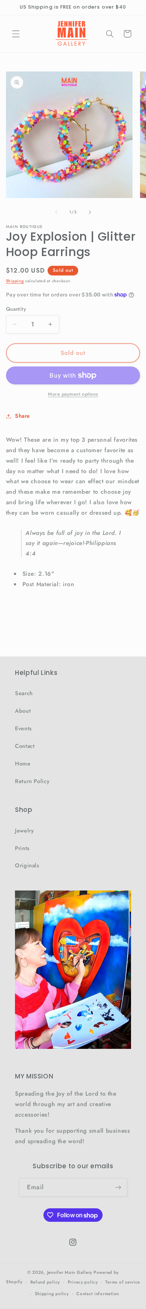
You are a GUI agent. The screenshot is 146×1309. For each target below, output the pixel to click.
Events (23, 728)
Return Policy (32, 781)
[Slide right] (90, 212)
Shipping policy (52, 1294)
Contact (24, 746)
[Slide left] (56, 212)
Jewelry (24, 831)
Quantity (16, 309)
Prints (22, 848)
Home (23, 763)
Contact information (97, 1294)
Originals (27, 865)
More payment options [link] (73, 394)
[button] (15, 33)
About (23, 711)
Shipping (15, 281)
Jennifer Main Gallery (69, 1272)
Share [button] (22, 416)
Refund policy (45, 1282)
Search (24, 693)
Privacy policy (83, 1282)
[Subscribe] (118, 1187)
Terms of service (122, 1282)
